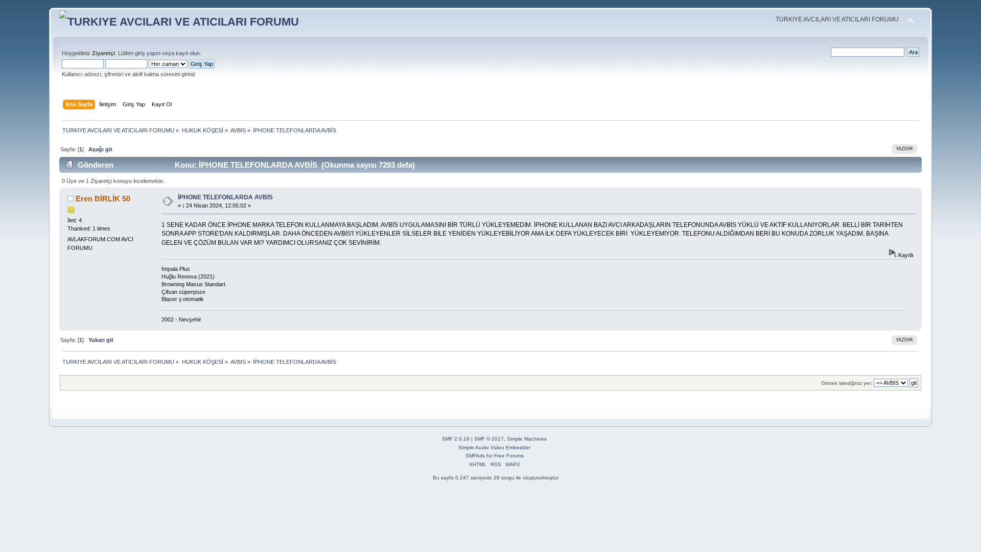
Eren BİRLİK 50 (103, 198)
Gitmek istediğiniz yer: (846, 383)
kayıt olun (188, 53)
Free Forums (509, 455)
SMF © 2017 (489, 439)
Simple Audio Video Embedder (494, 447)
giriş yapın (147, 53)
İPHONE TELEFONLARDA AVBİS (225, 197)
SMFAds (475, 455)
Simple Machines (527, 439)
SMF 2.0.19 (456, 439)
